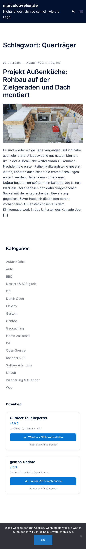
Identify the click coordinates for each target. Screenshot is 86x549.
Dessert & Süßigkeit (21, 284)
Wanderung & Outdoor (23, 380)
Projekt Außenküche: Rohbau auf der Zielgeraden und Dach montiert (37, 83)
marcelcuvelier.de (20, 5)
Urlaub (11, 373)
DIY (58, 62)
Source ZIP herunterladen (43, 481)
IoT (8, 343)
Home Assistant (18, 336)
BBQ (51, 62)
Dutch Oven (15, 299)
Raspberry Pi (15, 358)
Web (9, 387)
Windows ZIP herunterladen (43, 437)
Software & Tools (19, 365)
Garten (11, 313)
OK (43, 540)
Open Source (16, 350)
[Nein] (81, 536)
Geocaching (15, 328)
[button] (73, 11)
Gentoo (11, 321)
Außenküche (36, 62)
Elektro (11, 306)
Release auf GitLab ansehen (43, 444)
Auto (9, 269)
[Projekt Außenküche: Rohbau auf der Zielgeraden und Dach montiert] (43, 123)
